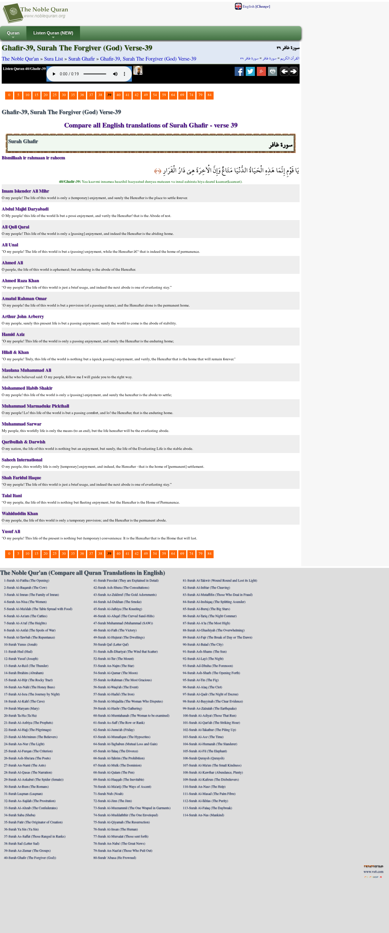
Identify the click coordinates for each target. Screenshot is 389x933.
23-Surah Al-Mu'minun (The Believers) (31, 736)
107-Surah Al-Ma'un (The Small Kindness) (212, 765)
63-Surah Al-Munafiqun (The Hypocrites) (121, 736)
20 (46, 94)
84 (210, 94)
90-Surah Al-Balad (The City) (203, 644)
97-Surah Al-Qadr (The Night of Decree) (210, 694)
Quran (13, 35)
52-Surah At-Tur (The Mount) (113, 658)
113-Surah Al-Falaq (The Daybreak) (207, 807)
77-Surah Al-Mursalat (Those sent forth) (120, 836)
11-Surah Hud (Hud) (18, 651)
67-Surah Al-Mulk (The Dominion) (117, 765)
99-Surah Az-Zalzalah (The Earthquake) (210, 708)
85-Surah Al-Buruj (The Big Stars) (206, 608)
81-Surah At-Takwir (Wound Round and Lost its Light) (220, 580)
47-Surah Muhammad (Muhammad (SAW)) (123, 622)
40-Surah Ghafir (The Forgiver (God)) (30, 857)
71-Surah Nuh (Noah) (108, 793)
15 (36, 94)
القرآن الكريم (290, 58)
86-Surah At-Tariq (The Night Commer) (210, 615)
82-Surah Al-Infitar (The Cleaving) (206, 587)
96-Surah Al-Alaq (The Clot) (202, 686)
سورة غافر (270, 58)
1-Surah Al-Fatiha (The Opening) (26, 580)
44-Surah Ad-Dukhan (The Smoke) (117, 601)
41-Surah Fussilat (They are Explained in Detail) (126, 580)
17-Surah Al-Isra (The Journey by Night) (32, 694)
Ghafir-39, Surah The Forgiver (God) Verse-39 (148, 58)
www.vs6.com (373, 871)
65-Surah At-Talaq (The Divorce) (115, 750)
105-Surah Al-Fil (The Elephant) (205, 750)
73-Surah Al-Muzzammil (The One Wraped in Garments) (132, 807)
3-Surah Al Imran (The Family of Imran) (31, 594)
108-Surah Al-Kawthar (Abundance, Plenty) (213, 772)
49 (146, 94)
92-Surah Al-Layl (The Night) (203, 658)
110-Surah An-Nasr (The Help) (204, 786)
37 (91, 94)
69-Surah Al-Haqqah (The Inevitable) (118, 779)
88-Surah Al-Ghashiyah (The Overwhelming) (214, 630)
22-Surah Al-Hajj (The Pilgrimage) (27, 729)
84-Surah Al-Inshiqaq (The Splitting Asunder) (214, 601)
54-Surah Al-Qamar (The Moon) (115, 672)
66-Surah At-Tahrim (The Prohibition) (119, 758)
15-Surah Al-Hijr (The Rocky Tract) (28, 679)
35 (73, 94)
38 (100, 94)
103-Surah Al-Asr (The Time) (203, 736)
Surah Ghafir (81, 58)
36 (82, 94)
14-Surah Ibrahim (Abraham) (24, 672)
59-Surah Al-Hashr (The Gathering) (117, 708)
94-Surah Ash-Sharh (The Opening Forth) (211, 672)
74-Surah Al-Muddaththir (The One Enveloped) (125, 814)
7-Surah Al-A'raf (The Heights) (25, 622)
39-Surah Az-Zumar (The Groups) (27, 850)
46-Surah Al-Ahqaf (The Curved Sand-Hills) (123, 615)
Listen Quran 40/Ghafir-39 (24, 68)
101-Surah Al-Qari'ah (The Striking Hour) (211, 722)
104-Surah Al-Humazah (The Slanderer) (210, 743)
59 (164, 94)
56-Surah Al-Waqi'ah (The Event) (115, 686)
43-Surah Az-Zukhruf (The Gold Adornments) (125, 594)
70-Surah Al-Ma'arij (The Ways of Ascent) (122, 786)
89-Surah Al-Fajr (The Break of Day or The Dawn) (217, 637)
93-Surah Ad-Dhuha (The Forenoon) (208, 665)
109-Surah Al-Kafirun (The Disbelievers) (211, 779)
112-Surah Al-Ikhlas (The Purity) (205, 800)
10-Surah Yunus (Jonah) (20, 644)
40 (118, 94)
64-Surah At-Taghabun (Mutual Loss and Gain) (125, 743)
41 (128, 94)
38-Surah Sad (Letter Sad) (21, 843)
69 (182, 94)
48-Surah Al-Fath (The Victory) (115, 630)
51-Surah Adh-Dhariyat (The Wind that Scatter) (125, 651)
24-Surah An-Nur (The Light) (24, 743)
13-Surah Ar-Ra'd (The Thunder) (26, 665)
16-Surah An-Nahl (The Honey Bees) (29, 686)
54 (155, 94)
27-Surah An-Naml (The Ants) (25, 765)
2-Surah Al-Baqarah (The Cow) (25, 587)
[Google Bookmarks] (261, 73)
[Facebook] (239, 73)
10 (27, 94)
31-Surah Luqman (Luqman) (23, 793)
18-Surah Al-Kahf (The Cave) (24, 701)
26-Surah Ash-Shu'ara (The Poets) (27, 758)
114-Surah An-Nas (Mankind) (203, 814)
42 (137, 94)
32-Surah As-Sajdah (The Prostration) (30, 800)
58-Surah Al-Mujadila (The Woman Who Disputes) (128, 701)
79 (200, 94)
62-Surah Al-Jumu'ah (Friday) (113, 729)
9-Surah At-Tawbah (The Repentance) (29, 637)
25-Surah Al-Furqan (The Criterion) (28, 750)
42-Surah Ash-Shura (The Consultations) (121, 587)
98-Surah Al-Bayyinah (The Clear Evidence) (213, 701)
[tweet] (250, 73)
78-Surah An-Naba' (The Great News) (119, 843)
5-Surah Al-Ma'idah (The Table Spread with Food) (38, 608)
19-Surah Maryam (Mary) (21, 708)
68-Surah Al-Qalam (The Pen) (113, 772)
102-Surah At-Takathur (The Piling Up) (209, 729)
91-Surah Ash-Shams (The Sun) (205, 651)
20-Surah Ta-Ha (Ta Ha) (20, 715)
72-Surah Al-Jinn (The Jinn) (112, 800)
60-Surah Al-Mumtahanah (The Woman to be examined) (131, 715)
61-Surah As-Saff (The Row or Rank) (119, 722)
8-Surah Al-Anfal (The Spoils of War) (30, 630)
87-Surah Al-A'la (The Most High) (206, 622)
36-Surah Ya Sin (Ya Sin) (21, 829)
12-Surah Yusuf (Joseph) (21, 658)
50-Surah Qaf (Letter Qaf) (111, 644)
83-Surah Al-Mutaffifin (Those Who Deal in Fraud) (218, 594)
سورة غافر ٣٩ (249, 58)
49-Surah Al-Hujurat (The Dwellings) (119, 637)
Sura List (53, 58)
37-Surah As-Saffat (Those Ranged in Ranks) (34, 836)
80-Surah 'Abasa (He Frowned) (114, 857)
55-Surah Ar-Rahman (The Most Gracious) (122, 679)
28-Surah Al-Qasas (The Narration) (28, 772)
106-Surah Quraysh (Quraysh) (203, 758)
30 (64, 94)
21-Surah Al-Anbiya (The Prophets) (28, 722)
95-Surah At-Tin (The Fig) (201, 679)
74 (191, 94)
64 (173, 94)
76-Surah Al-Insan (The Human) (115, 829)
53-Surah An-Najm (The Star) (113, 665)
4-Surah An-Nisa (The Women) (25, 601)
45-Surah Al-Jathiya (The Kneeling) (117, 608)
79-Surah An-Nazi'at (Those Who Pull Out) (122, 850)
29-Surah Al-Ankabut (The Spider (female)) (34, 779)
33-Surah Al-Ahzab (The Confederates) (31, 807)
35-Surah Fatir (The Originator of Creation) (33, 822)
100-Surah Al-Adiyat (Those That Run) (209, 715)
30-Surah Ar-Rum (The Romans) (26, 786)
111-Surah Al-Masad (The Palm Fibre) (209, 793)
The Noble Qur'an (20, 58)
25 (55, 94)
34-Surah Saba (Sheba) (19, 814)
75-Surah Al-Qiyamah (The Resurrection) (121, 822)
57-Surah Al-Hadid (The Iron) (113, 694)
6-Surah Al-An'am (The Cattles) (25, 615)
